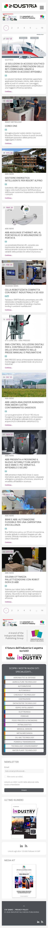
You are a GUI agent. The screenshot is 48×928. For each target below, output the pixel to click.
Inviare (24, 790)
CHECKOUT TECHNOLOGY (24, 695)
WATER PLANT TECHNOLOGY (24, 750)
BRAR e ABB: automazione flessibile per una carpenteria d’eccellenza (23, 522)
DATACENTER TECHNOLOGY (24, 703)
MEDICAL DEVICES (24, 729)
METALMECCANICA (24, 733)
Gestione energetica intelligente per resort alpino (23, 179)
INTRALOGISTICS (25, 724)
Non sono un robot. (15, 776)
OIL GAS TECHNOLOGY (24, 737)
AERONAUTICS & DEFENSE (24, 677)
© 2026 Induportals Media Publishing (21, 912)
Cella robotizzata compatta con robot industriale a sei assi (24, 291)
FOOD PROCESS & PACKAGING (24, 720)
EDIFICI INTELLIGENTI (24, 707)
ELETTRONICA (24, 712)
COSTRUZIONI (24, 699)
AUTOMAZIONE (24, 686)
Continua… (8, 91)
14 (42, 28)
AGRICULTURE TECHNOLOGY (24, 682)
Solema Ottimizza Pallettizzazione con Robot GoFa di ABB (22, 579)
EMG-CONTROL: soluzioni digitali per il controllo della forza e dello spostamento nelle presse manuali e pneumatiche (24, 348)
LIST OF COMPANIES (12, 914)
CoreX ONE (11, 125)
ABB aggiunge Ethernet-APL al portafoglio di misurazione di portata (23, 235)
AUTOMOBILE (24, 690)
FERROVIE (25, 716)
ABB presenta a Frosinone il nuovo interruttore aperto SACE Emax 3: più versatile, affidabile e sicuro (22, 463)
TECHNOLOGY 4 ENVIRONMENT (24, 746)
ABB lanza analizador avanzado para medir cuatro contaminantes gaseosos (24, 405)
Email (6, 767)
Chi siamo (8, 909)
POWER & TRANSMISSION (24, 742)
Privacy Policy (21, 909)
